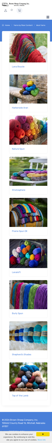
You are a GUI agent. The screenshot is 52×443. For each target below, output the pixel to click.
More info (42, 440)
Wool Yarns (40, 25)
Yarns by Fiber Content (23, 25)
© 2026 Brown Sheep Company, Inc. (20, 420)
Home (7, 25)
